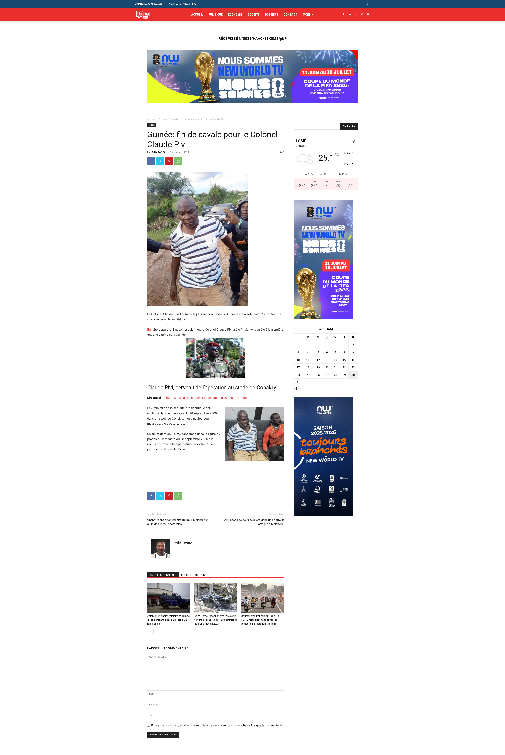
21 (335, 367)
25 (307, 375)
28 (335, 375)
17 (298, 367)
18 (307, 367)
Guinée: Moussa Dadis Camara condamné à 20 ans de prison (205, 398)
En (149, 329)
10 (298, 360)
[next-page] (155, 631)
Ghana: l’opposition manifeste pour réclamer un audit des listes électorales (178, 522)
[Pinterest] (169, 161)
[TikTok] (356, 14)
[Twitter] (361, 14)
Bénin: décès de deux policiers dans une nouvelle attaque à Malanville (253, 522)
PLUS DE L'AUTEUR (193, 575)
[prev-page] (149, 631)
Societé (163, 119)
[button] (367, 4)
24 (298, 375)
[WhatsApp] (178, 161)
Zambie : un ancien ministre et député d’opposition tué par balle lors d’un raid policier (168, 619)
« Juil (297, 388)
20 (327, 367)
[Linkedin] (349, 14)
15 (344, 360)
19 (318, 367)
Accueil (151, 119)
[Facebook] (343, 14)
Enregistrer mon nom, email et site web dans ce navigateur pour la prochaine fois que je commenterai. (216, 725)
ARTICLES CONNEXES (163, 575)
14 (335, 360)
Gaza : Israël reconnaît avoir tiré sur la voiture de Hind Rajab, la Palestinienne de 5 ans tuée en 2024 (215, 619)
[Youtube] (368, 14)
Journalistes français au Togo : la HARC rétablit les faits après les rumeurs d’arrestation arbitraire (260, 619)
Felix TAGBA (159, 152)
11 (307, 360)
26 (318, 375)
